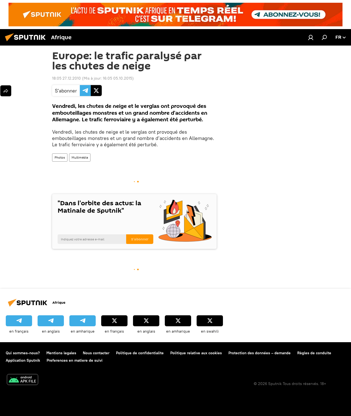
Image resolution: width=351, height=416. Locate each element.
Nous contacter (96, 352)
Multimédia (80, 157)
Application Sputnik (23, 360)
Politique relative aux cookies (196, 352)
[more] (5, 90)
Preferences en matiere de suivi (75, 360)
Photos (60, 157)
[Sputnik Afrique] (27, 42)
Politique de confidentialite (140, 352)
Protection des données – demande (259, 352)
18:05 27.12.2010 (66, 78)
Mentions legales (61, 352)
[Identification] (310, 37)
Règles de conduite (314, 352)
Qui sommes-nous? (23, 352)
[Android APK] (22, 380)
